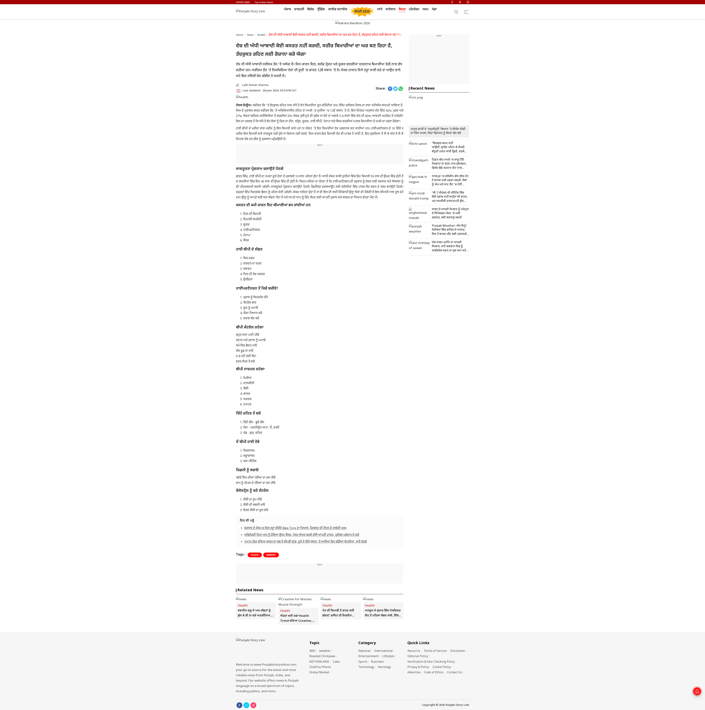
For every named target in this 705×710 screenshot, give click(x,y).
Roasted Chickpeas (322, 656)
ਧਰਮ (425, 10)
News (250, 35)
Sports (362, 662)
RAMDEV (271, 555)
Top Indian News (263, 2)
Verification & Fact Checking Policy (431, 662)
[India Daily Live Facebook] (390, 89)
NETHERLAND (319, 662)
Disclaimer (457, 651)
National (364, 651)
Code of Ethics (433, 673)
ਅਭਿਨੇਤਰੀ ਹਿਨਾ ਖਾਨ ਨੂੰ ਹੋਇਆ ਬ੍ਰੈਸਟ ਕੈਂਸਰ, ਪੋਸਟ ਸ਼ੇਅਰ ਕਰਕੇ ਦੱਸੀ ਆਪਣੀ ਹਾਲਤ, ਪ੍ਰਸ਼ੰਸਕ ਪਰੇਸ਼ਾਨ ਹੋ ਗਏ (301, 535)
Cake (336, 662)
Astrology (384, 667)
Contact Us (454, 673)
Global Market (319, 673)
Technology (366, 667)
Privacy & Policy (418, 667)
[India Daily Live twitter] (395, 89)
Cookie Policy (442, 667)
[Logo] (268, 649)
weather (325, 651)
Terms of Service (435, 651)
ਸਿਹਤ (402, 10)
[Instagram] (468, 2)
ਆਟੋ (379, 10)
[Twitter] (460, 2)
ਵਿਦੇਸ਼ (310, 10)
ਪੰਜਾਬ (287, 10)
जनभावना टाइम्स (243, 2)
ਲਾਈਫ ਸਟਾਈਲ (337, 10)
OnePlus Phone (320, 667)
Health (261, 35)
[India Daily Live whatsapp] (400, 89)
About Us (413, 651)
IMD (312, 651)
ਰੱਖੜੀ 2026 (362, 12)
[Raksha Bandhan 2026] (352, 24)
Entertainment (368, 656)
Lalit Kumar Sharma (255, 85)
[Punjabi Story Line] (251, 12)
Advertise (413, 673)
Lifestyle (388, 656)
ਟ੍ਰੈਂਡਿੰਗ (321, 10)
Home (239, 35)
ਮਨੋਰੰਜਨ (414, 10)
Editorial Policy (417, 656)
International (383, 651)
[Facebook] (452, 2)
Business (377, 662)
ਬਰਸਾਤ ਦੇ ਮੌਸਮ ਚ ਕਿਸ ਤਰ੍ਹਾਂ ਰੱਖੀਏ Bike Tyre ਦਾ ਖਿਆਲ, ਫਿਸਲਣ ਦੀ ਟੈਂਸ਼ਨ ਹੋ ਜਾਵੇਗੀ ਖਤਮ (295, 528)
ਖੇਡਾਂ (434, 10)
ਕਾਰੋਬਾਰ (390, 10)
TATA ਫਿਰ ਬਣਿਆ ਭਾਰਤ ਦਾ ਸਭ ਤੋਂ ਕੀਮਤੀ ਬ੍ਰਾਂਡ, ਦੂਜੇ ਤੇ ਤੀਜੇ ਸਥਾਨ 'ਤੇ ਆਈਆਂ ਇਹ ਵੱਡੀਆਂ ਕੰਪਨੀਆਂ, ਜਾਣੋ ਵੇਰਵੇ (305, 542)
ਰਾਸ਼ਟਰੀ (299, 10)
